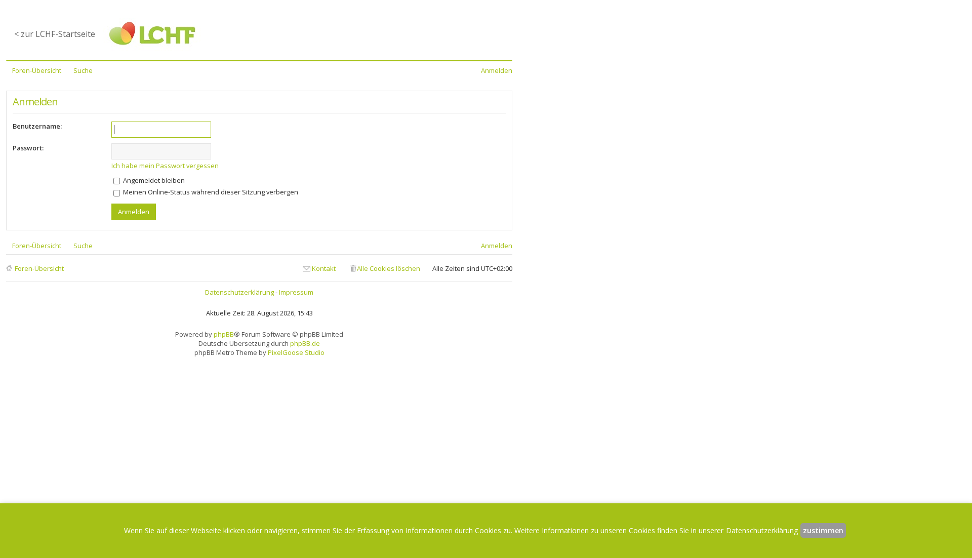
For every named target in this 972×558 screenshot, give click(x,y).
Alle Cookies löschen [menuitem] (388, 268)
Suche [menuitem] (83, 70)
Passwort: (28, 147)
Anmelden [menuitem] (496, 70)
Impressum (296, 292)
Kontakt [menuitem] (324, 268)
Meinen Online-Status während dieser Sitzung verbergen (210, 191)
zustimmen (823, 530)
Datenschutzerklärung (239, 292)
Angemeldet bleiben (153, 180)
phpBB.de (305, 343)
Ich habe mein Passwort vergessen (165, 165)
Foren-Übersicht (39, 268)
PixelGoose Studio (296, 352)
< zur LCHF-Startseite (54, 33)
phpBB (224, 334)
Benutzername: (37, 126)
